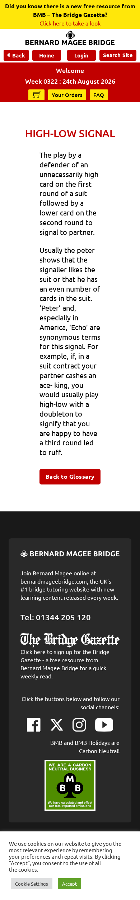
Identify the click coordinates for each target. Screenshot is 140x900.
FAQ (98, 94)
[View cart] (37, 94)
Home (46, 55)
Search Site (118, 55)
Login (81, 55)
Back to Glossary (70, 476)
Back (18, 55)
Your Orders (67, 94)
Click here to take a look (70, 23)
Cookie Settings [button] (31, 884)
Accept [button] (69, 884)
